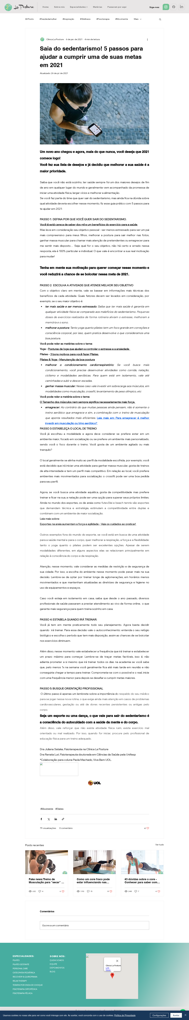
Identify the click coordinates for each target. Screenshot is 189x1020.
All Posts (29, 19)
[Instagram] (166, 7)
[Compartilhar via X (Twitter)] (48, 819)
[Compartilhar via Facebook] (41, 819)
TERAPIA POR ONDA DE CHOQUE (28, 985)
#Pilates (59, 808)
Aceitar (176, 1015)
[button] (79, 6)
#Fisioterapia (102, 19)
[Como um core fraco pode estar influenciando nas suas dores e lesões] (94, 862)
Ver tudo (159, 844)
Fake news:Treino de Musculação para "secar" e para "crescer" (46, 881)
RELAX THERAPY (20, 980)
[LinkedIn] (182, 7)
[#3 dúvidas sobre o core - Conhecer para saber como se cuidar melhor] (142, 862)
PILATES (16, 960)
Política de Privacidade (125, 1015)
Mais (136, 19)
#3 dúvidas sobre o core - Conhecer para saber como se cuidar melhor (142, 881)
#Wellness (85, 19)
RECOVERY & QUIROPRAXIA (25, 976)
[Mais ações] (147, 39)
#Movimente (121, 19)
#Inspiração (68, 19)
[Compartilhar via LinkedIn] (55, 819)
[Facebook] (174, 7)
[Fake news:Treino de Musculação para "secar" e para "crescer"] (46, 862)
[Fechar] (185, 1015)
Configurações (159, 1015)
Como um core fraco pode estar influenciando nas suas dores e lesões (93, 881)
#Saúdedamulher (48, 19)
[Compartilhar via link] (63, 819)
